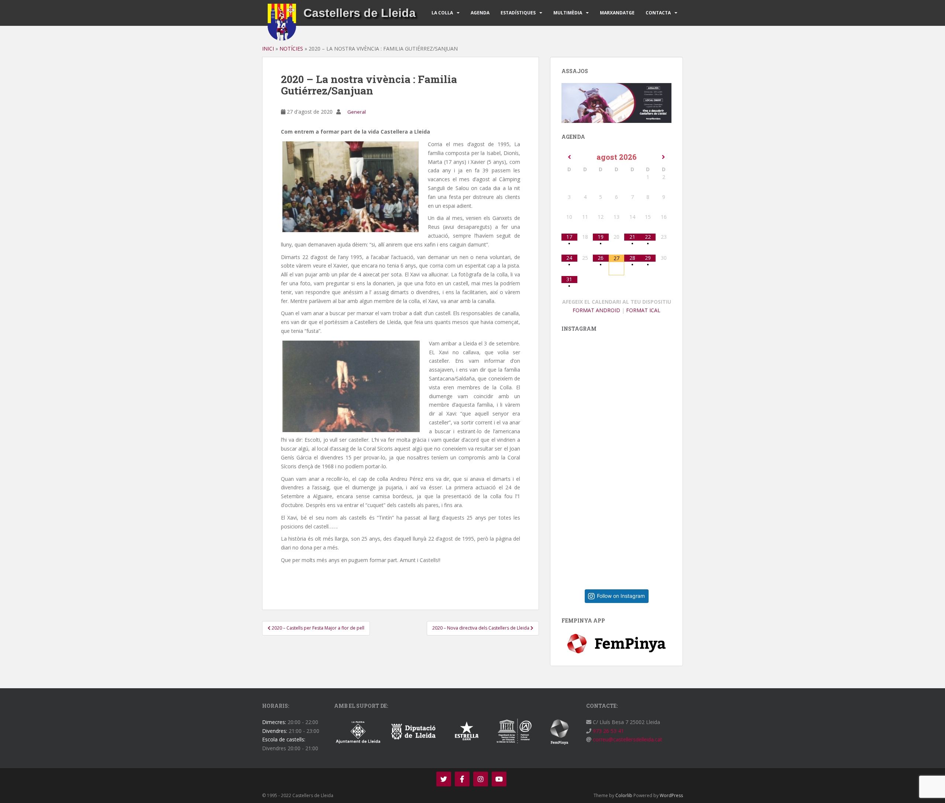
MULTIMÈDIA (567, 13)
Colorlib (623, 795)
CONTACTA (658, 13)
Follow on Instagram (621, 596)
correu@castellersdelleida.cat (626, 739)
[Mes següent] (663, 157)
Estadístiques (518, 13)
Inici (268, 48)
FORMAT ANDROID (596, 310)
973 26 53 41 (607, 730)
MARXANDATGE (617, 13)
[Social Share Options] (569, 456)
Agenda (480, 13)
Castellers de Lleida (359, 13)
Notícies (291, 48)
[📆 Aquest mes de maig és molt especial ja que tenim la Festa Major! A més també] (622, 523)
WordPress (671, 795)
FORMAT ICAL (643, 310)
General (356, 111)
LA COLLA (442, 13)
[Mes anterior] (569, 157)
